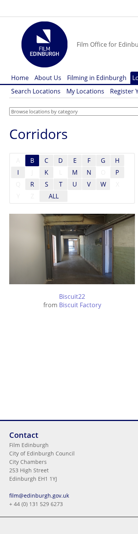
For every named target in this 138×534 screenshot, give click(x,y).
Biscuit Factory (80, 305)
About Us (47, 78)
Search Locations (36, 91)
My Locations (85, 91)
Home (20, 78)
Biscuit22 (72, 296)
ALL (54, 196)
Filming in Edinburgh (97, 78)
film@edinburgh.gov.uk (39, 495)
